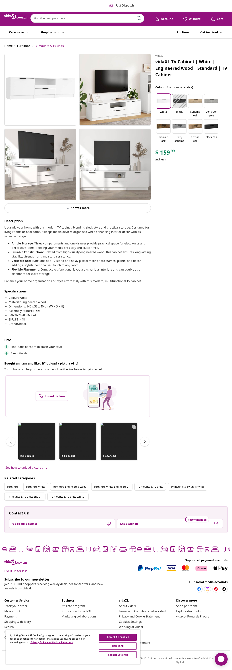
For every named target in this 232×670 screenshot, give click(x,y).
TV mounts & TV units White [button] (187, 486)
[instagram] (207, 589)
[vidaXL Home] (16, 16)
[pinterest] (216, 589)
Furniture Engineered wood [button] (69, 486)
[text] (165, 153)
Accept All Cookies (118, 637)
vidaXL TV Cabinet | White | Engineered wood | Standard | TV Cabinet (191, 68)
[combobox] (87, 18)
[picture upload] (100, 396)
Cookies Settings (130, 622)
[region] (73, 647)
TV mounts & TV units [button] (150, 486)
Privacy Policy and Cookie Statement (51, 642)
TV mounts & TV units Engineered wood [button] (26, 496)
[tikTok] (224, 589)
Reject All (118, 646)
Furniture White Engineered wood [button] (113, 486)
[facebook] (199, 589)
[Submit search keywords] (139, 18)
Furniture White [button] (35, 486)
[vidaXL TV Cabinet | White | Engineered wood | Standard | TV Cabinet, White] (40, 89)
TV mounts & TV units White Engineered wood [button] (69, 496)
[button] (36, 441)
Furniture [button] (12, 486)
